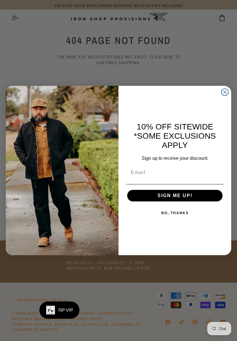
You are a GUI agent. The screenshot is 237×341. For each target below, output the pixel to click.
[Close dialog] (224, 92)
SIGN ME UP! (175, 195)
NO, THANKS (175, 213)
